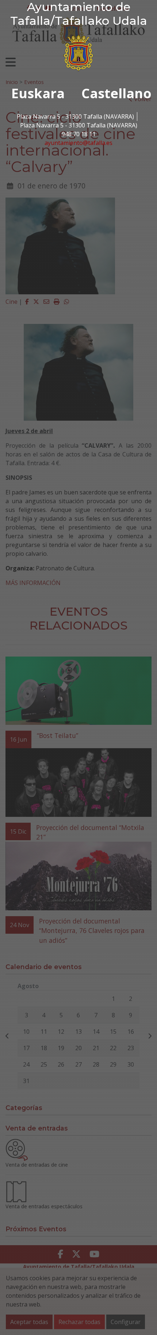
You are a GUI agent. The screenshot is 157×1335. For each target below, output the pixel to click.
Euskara (38, 93)
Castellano (116, 93)
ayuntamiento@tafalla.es (78, 143)
